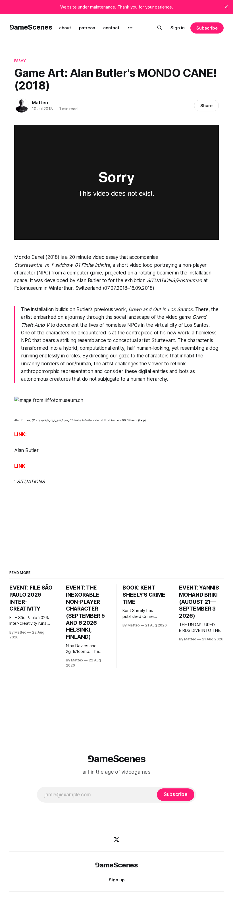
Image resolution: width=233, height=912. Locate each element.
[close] (226, 6)
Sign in (177, 27)
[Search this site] (159, 27)
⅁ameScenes (30, 27)
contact (111, 27)
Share (206, 105)
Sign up (116, 879)
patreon (87, 27)
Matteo (40, 102)
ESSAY (20, 60)
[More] (130, 27)
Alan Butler (26, 450)
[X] (116, 839)
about (65, 27)
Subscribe (207, 28)
